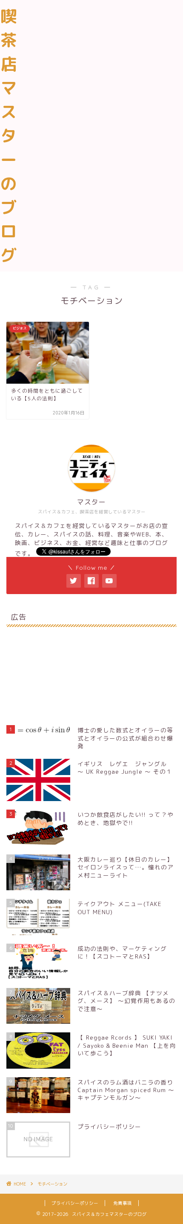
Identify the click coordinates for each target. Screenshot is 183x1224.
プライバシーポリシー (74, 1203)
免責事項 (122, 1203)
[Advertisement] (91, 97)
